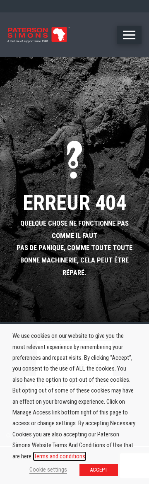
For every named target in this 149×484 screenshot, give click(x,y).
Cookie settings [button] (48, 469)
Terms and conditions (59, 456)
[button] (129, 35)
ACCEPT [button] (99, 470)
